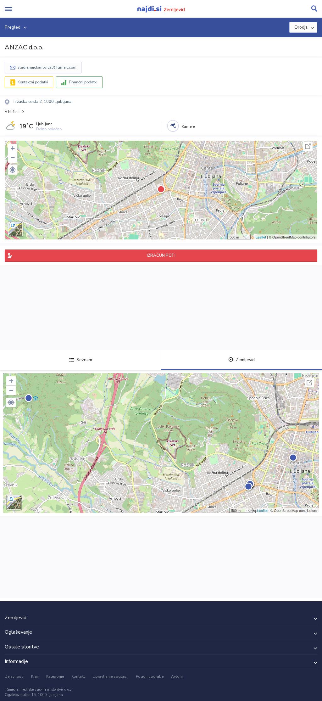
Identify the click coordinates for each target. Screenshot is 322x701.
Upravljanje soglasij (110, 676)
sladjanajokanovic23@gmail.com (47, 67)
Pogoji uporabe (150, 676)
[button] (12, 170)
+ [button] (13, 148)
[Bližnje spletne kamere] (173, 126)
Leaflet (261, 236)
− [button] (13, 158)
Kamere (188, 126)
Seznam (84, 360)
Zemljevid (245, 360)
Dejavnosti (14, 676)
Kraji (35, 676)
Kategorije (55, 676)
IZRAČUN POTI (161, 255)
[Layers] (15, 229)
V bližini (12, 111)
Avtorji (177, 676)
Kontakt (78, 676)
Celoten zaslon (308, 146)
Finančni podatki (83, 82)
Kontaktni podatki (33, 82)
